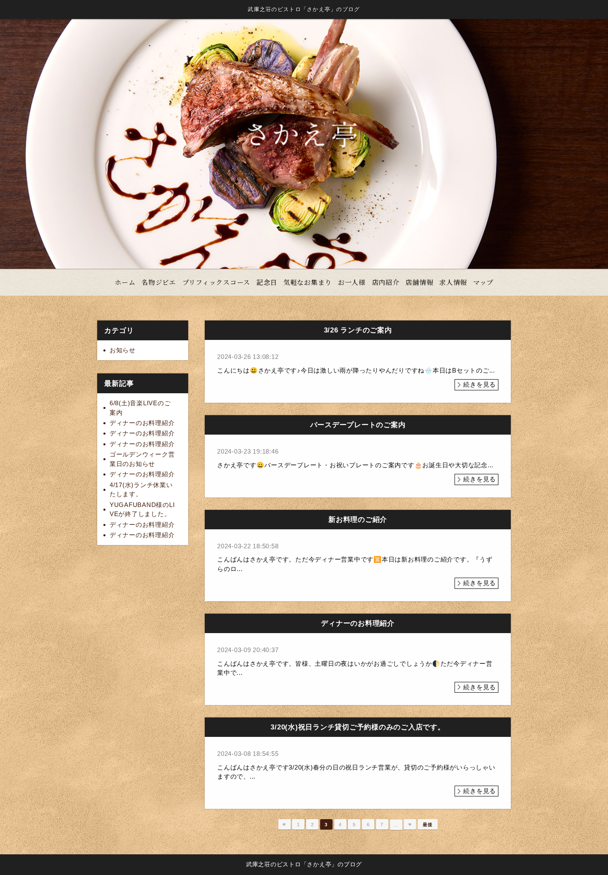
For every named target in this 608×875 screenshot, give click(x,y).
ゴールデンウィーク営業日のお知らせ (142, 459)
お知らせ (123, 350)
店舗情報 (419, 282)
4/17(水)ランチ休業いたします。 (141, 489)
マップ (483, 282)
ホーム (125, 282)
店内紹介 (386, 282)
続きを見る (479, 384)
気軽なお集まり (307, 282)
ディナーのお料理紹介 (142, 422)
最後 (428, 824)
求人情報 (453, 282)
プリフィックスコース (216, 282)
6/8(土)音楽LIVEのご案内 (140, 407)
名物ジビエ (158, 282)
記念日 (266, 282)
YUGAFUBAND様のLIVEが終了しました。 (142, 509)
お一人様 (352, 282)
